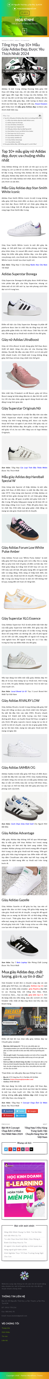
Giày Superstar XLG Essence (16, 133)
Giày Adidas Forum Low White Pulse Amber (20, 131)
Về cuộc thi (24, 13)
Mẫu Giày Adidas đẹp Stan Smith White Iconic (20, 120)
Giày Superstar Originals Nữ (15, 127)
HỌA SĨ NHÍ (24, 20)
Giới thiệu (6, 1332)
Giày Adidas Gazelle (14, 142)
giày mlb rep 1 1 (36, 995)
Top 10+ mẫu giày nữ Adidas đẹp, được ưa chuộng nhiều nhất (23, 118)
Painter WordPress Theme (32, 1375)
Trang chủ (6, 1328)
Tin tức (5, 1336)
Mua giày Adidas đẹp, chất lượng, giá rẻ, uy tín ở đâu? (20, 144)
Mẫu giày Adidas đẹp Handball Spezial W (19, 129)
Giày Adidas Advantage (15, 140)
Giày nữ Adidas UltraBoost (15, 124)
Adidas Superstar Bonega (15, 122)
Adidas (34, 986)
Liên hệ (5, 1340)
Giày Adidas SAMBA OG (14, 137)
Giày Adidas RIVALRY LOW (15, 135)
